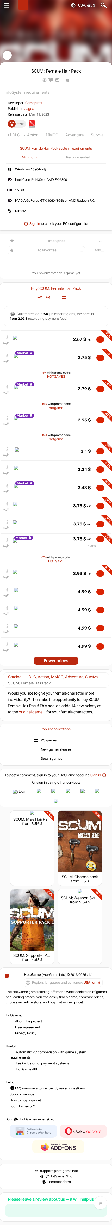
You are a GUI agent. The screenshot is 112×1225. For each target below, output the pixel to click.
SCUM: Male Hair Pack (32, 819)
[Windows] (64, 297)
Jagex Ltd (32, 109)
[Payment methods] (24, 297)
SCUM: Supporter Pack (33, 955)
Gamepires (33, 103)
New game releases (56, 749)
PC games (49, 740)
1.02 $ (92, 546)
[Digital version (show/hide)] (39, 297)
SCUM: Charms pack (80, 877)
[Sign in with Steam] (19, 792)
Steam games (51, 758)
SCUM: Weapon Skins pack (84, 898)
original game (30, 712)
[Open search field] (103, 5)
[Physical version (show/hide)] (48, 297)
